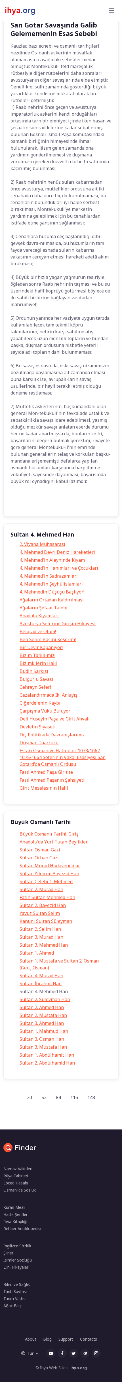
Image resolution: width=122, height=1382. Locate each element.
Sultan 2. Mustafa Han (43, 1015)
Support (65, 1339)
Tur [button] (30, 1353)
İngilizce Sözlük (17, 1246)
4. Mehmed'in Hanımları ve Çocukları (59, 568)
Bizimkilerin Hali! (38, 663)
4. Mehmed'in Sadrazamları (49, 576)
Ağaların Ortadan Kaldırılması (52, 600)
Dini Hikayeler (15, 1267)
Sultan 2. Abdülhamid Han (47, 1063)
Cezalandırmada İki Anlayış (48, 695)
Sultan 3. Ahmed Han (42, 1023)
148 (91, 1097)
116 (74, 1097)
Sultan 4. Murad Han (41, 975)
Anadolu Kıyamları (39, 615)
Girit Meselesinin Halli (44, 788)
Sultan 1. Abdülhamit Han (47, 1055)
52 (44, 1097)
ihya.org (78, 1367)
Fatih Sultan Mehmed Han (47, 897)
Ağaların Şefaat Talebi (44, 608)
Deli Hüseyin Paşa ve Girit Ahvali (55, 719)
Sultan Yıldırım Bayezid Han (49, 873)
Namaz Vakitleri (17, 1168)
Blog (47, 1339)
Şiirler (8, 1253)
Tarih (20, 503)
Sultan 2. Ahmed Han (42, 1007)
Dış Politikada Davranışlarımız (52, 735)
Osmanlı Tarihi (74, 503)
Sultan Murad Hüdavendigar (50, 865)
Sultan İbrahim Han (41, 983)
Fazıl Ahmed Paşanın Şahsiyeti (52, 780)
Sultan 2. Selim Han (40, 929)
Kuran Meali (14, 1207)
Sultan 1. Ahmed (37, 953)
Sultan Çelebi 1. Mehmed (46, 881)
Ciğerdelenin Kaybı (40, 703)
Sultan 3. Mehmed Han (44, 945)
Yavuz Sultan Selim (40, 913)
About (30, 1339)
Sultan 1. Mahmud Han (44, 1031)
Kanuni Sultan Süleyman (46, 921)
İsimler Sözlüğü (17, 1260)
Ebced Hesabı (15, 1183)
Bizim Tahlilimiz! (37, 655)
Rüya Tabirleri (15, 1175)
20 (29, 1097)
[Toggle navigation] (111, 10)
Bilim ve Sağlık (16, 1284)
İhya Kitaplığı (15, 1221)
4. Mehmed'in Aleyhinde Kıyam (52, 560)
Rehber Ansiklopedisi (22, 1228)
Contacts (88, 1339)
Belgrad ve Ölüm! (38, 631)
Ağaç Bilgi (12, 1305)
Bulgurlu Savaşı (36, 679)
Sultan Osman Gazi (40, 850)
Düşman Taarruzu (39, 742)
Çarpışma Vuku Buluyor (45, 711)
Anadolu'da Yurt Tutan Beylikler (54, 842)
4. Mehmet (43, 503)
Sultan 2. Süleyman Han (45, 999)
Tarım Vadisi (14, 1298)
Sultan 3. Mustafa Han (43, 1047)
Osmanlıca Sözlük (19, 1190)
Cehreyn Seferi (35, 687)
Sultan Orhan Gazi (39, 858)
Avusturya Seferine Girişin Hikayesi (58, 623)
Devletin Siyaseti (38, 727)
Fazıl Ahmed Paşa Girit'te (46, 772)
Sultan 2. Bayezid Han (43, 905)
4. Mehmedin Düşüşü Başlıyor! (52, 592)
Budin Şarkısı (34, 671)
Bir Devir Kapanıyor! (41, 647)
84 (58, 1097)
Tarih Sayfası (15, 1291)
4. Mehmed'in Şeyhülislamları (51, 584)
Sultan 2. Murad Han (41, 889)
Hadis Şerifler (15, 1214)
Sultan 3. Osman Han (42, 1039)
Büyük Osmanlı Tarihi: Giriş (49, 834)
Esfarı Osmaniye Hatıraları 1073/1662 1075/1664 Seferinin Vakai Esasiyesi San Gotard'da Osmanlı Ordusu (63, 757)
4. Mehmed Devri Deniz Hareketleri (57, 552)
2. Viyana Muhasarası (42, 544)
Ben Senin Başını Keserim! (48, 639)
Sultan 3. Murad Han (41, 937)
